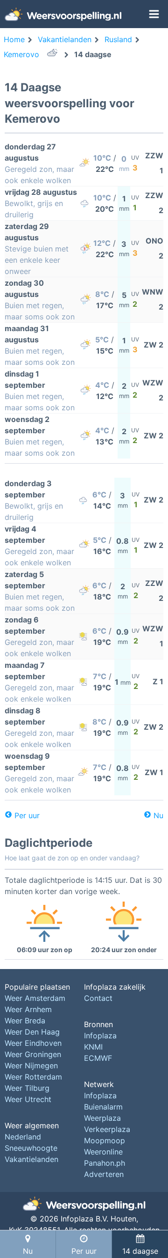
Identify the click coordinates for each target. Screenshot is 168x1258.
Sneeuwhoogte (31, 1148)
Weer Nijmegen (31, 1065)
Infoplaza (100, 1035)
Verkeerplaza (107, 1129)
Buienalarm (103, 1106)
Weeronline (103, 1151)
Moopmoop (104, 1140)
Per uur (27, 815)
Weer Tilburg (27, 1088)
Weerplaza (102, 1118)
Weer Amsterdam (35, 998)
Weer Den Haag (32, 1031)
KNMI (93, 1046)
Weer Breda (25, 1020)
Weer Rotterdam (33, 1076)
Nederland (23, 1136)
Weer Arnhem (28, 1009)
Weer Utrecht (28, 1099)
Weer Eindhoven (33, 1043)
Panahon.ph (104, 1163)
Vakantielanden (31, 1159)
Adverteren (104, 1174)
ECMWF (98, 1058)
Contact (98, 998)
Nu (158, 815)
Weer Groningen (33, 1054)
